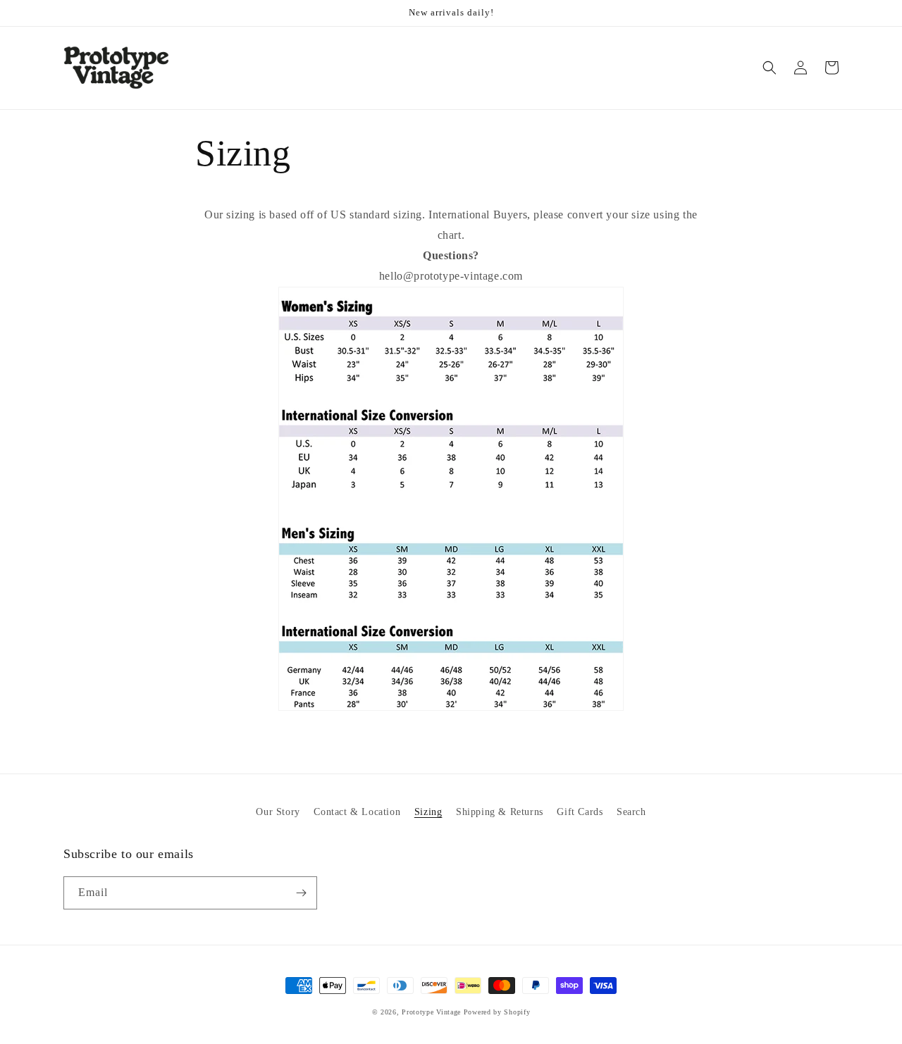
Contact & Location (357, 812)
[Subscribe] (300, 892)
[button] (769, 67)
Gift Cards (580, 812)
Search (631, 812)
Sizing (428, 812)
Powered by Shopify (497, 1012)
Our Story (277, 812)
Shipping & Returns (499, 812)
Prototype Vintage (431, 1012)
